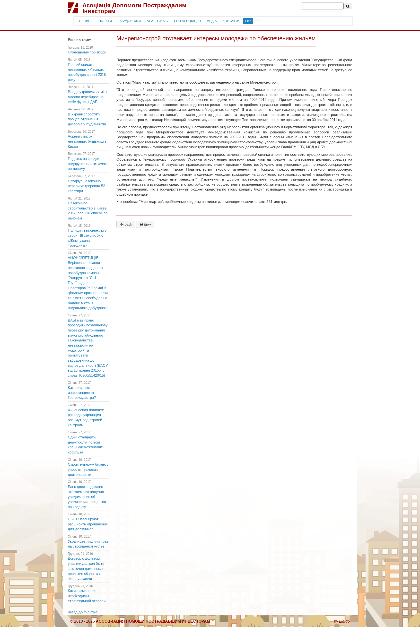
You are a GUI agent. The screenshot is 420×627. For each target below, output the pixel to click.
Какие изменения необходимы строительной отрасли (86, 596)
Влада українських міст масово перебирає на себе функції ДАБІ (87, 97)
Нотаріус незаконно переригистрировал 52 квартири (86, 186)
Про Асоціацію (187, 21)
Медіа (212, 21)
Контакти (231, 21)
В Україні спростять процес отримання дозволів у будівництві (87, 119)
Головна (85, 21)
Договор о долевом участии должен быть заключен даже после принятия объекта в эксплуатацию (86, 569)
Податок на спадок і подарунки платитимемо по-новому (88, 164)
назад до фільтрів (82, 612)
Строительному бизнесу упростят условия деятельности (88, 469)
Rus (258, 21)
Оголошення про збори (87, 52)
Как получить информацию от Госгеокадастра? (82, 393)
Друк (147, 224)
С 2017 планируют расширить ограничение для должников (88, 524)
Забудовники (129, 21)
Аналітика (156, 21)
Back (128, 224)
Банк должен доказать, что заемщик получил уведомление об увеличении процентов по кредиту (87, 497)
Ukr (248, 21)
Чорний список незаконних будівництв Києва (87, 141)
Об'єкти (105, 21)
